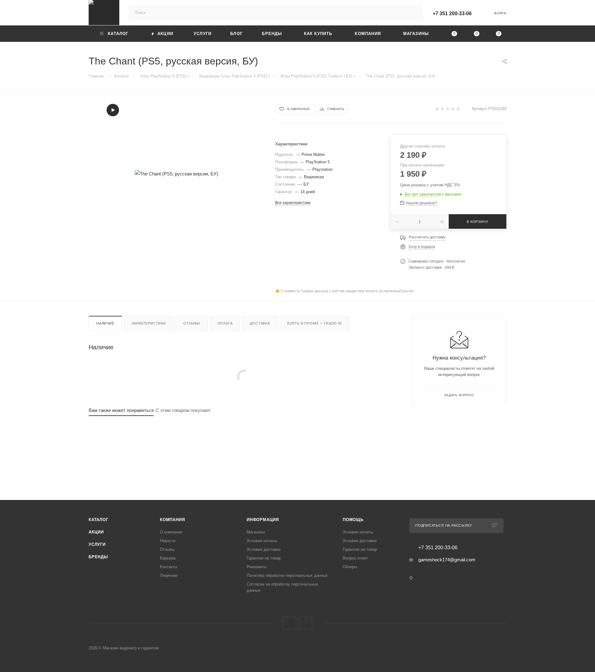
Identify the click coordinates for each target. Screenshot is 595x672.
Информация (263, 519)
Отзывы (191, 323)
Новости (167, 540)
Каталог (98, 519)
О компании (171, 532)
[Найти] (415, 12)
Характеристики (149, 323)
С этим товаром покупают (183, 410)
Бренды (98, 557)
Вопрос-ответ (355, 558)
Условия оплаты (262, 540)
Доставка (260, 323)
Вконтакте (289, 623)
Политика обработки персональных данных (287, 575)
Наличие (105, 323)
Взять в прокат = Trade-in (314, 323)
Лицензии (169, 575)
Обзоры (350, 566)
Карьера (167, 558)
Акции (96, 532)
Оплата (225, 323)
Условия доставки (263, 549)
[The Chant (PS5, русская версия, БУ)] (176, 173)
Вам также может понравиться (121, 410)
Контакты (168, 566)
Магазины (256, 532)
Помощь (353, 519)
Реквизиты (256, 566)
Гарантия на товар (264, 558)
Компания (172, 519)
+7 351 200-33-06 (452, 13)
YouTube (305, 623)
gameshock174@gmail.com (446, 559)
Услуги (97, 544)
